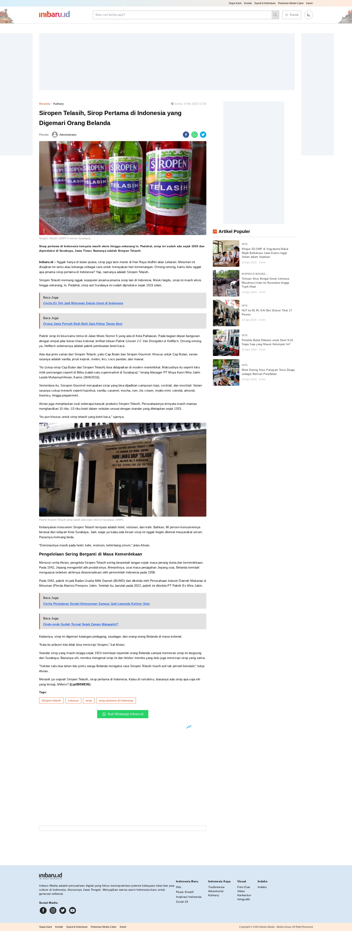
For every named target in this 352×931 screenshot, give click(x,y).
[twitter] (203, 134)
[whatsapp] (194, 134)
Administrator (68, 134)
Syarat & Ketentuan (265, 3)
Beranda (44, 103)
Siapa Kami (235, 3)
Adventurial (215, 891)
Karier (309, 3)
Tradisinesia (216, 887)
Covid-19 (182, 901)
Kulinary (58, 103)
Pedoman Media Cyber (291, 3)
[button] (309, 15)
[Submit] (275, 15)
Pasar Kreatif (185, 892)
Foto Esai (243, 887)
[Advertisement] (161, 61)
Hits (178, 887)
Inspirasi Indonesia (189, 896)
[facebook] (186, 134)
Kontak (248, 3)
